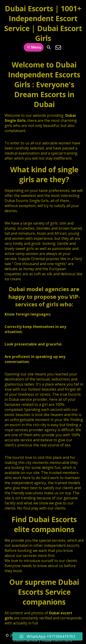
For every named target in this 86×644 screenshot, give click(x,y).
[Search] (49, 47)
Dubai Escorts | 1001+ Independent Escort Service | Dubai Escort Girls (43, 23)
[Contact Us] (58, 47)
